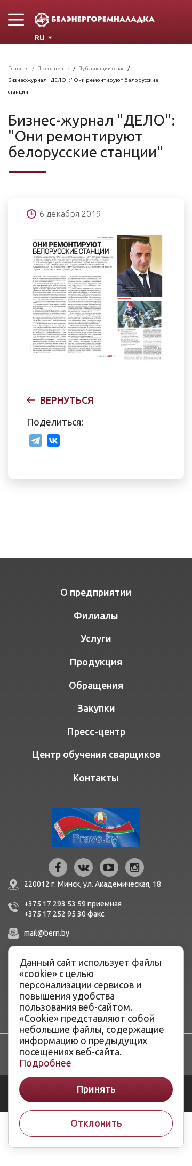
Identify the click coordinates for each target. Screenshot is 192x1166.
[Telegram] (35, 440)
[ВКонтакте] (53, 440)
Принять (96, 1089)
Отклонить (96, 1123)
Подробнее (45, 1062)
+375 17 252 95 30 (55, 914)
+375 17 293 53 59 (55, 904)
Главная (18, 68)
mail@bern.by (46, 933)
